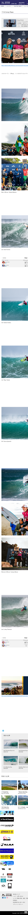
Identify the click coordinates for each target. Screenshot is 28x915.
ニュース (9, 6)
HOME (2, 6)
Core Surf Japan (17, 6)
